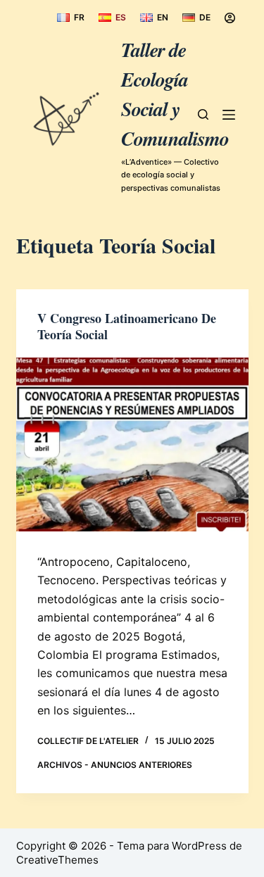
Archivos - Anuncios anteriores (114, 764)
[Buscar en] (203, 114)
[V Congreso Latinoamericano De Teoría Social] (132, 445)
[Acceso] (230, 18)
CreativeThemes (57, 859)
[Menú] (228, 114)
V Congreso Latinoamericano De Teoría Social (126, 326)
